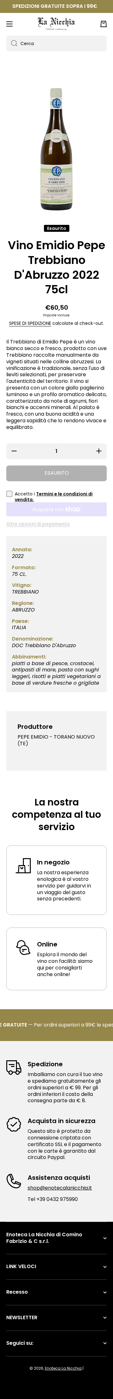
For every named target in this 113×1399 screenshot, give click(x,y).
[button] (103, 24)
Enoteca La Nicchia (63, 1368)
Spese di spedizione (30, 323)
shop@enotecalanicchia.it (60, 1187)
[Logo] (56, 24)
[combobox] (56, 43)
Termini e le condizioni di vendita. (54, 497)
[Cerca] (11, 43)
